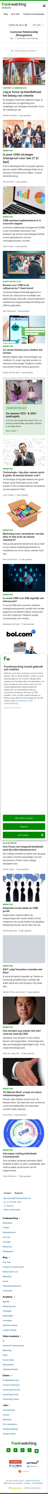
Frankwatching (10, 1218)
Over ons (6, 1237)
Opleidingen (8, 1316)
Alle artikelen (38, 25)
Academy (8, 1297)
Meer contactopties (12, 1210)
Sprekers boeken (10, 1325)
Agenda (6, 1301)
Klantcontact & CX (10, 1272)
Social (5, 1281)
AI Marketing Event (11, 1380)
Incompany (7, 1320)
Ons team (7, 1242)
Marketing (7, 1276)
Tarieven (10, 1206)
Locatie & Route (9, 1330)
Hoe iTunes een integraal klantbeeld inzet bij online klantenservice (23, 848)
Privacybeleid (37, 1483)
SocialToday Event (10, 1394)
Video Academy (11, 1336)
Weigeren (24, 826)
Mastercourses (9, 1306)
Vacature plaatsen (10, 1429)
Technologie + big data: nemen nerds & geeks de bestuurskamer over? (23, 474)
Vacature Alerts (9, 1434)
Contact (6, 1227)
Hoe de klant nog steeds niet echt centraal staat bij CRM (22, 1032)
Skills (5, 1355)
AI (4, 1341)
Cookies (27, 1483)
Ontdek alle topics (17, 25)
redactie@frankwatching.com (18, 1198)
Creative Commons (32, 1481)
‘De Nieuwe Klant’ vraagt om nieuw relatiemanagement (22, 1094)
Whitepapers (8, 1251)
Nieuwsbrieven (9, 1232)
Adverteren (7, 1223)
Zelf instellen (23, 835)
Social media (8, 1360)
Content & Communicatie (33, 14)
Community (7, 1291)
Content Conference (11, 1385)
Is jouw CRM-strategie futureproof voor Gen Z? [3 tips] (21, 158)
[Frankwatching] (14, 4)
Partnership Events (11, 1399)
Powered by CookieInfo (12, 708)
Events (6, 1375)
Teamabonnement (10, 1369)
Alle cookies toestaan (24, 818)
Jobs (5, 1405)
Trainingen (7, 1311)
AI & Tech (15, 14)
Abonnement (8, 1365)
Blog (6, 14)
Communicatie (9, 1410)
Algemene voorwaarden (13, 1483)
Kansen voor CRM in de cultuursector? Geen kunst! (18, 287)
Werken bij (7, 1247)
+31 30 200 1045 (13, 1202)
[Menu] (44, 5)
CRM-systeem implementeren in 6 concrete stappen (22, 222)
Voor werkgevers (10, 1424)
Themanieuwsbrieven (12, 1286)
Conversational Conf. (11, 1390)
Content (6, 1415)
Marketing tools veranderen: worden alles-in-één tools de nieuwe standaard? (23, 536)
